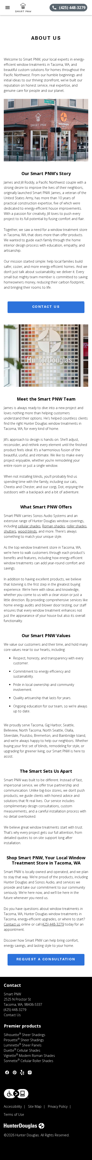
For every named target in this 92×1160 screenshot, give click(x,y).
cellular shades (29, 526)
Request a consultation (46, 959)
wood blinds (27, 531)
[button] (7, 7)
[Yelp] (22, 1072)
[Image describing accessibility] (16, 1093)
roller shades (77, 526)
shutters (10, 531)
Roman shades (53, 526)
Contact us (12, 924)
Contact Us (46, 307)
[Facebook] (7, 1072)
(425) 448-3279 (53, 924)
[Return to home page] (29, 7)
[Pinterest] (14, 1072)
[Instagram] (29, 1072)
